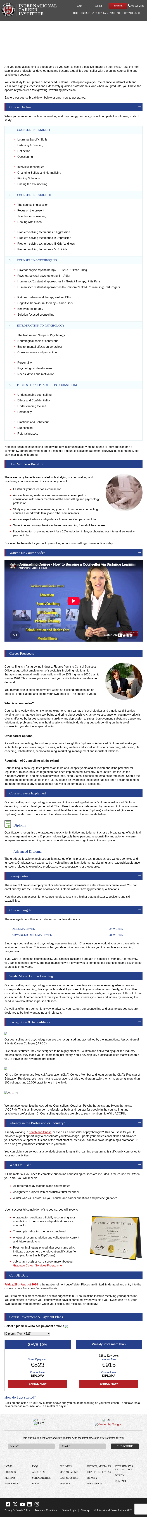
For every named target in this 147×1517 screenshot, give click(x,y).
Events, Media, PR (99, 1466)
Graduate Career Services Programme (37, 1265)
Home (75, 13)
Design (119, 1475)
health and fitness (40, 1132)
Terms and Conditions (46, 1510)
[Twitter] (15, 1505)
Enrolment (12, 1483)
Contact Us (129, 13)
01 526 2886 (137, 5)
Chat (79, 5)
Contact (120, 1481)
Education (94, 1483)
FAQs (105, 13)
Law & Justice (69, 1477)
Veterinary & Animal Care (124, 1467)
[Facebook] (8, 1505)
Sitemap (85, 1510)
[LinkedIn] (29, 1505)
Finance (65, 1483)
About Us (115, 13)
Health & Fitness (45, 26)
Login (98, 5)
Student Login (69, 1510)
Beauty (92, 1477)
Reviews (10, 1477)
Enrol (118, 5)
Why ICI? (97, 13)
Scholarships (41, 1477)
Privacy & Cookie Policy (17, 1510)
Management (69, 1472)
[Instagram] (36, 1505)
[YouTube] (22, 1505)
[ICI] (29, 9)
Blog (35, 1483)
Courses (85, 13)
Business (66, 1466)
